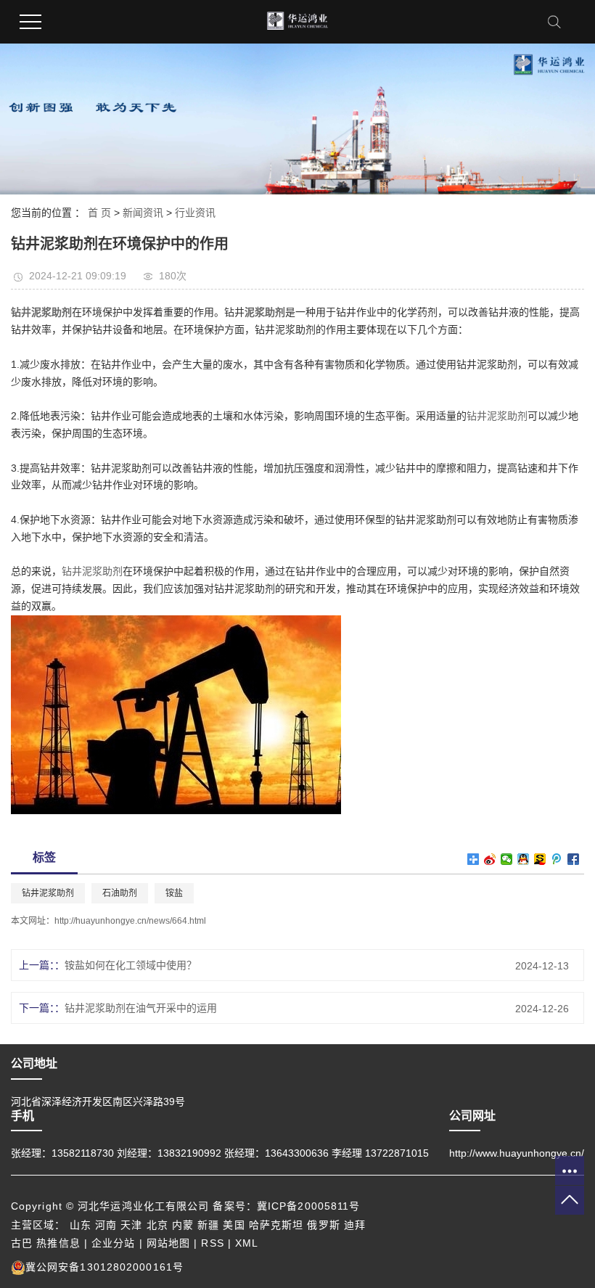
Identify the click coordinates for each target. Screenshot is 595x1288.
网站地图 (168, 1243)
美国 (234, 1225)
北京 (157, 1225)
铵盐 (174, 893)
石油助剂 (119, 893)
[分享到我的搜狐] (540, 859)
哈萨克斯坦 (276, 1225)
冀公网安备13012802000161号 (104, 1267)
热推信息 (58, 1243)
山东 (80, 1225)
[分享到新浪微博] (490, 859)
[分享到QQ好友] (523, 859)
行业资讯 (195, 212)
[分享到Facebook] (573, 859)
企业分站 (113, 1243)
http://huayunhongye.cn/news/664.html (130, 921)
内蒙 (183, 1225)
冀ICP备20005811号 (308, 1206)
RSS (212, 1243)
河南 (106, 1225)
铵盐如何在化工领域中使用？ (131, 965)
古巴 (22, 1243)
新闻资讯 (143, 212)
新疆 (208, 1225)
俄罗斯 (323, 1225)
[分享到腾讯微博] (557, 859)
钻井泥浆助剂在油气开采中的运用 (141, 1008)
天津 (131, 1225)
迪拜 (355, 1225)
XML (246, 1243)
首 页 (99, 212)
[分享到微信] (507, 859)
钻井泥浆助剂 (497, 416)
